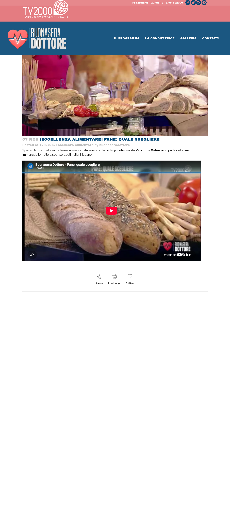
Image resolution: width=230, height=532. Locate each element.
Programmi (140, 2)
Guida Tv (157, 2)
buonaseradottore (114, 145)
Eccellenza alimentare (74, 145)
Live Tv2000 (174, 2)
